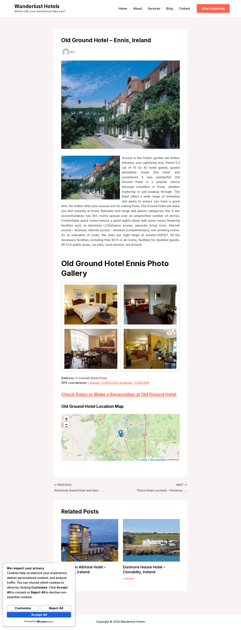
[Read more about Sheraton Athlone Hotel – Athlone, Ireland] (89, 540)
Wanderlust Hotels (36, 6)
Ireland (129, 578)
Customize (23, 608)
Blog (169, 8)
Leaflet (143, 459)
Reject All (56, 608)
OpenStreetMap (158, 459)
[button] (213, 8)
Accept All (39, 615)
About (137, 8)
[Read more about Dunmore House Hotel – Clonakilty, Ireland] (151, 540)
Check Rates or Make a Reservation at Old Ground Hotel (118, 394)
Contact (184, 8)
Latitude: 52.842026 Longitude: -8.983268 (118, 383)
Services (154, 8)
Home (123, 8)
